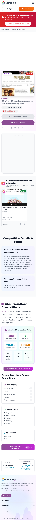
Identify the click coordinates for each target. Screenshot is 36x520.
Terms (27, 518)
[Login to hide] (24, 224)
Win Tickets (22, 29)
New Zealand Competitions (8, 29)
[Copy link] (22, 127)
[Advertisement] (18, 51)
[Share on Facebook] (11, 127)
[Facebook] (2, 491)
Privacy (22, 518)
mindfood (5, 312)
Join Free (27, 9)
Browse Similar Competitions (19, 24)
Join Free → (6, 495)
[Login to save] (20, 224)
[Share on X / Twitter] (15, 127)
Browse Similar (19, 123)
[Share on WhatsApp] (18, 127)
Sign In (11, 9)
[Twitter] (6, 491)
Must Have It (5, 211)
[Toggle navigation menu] (33, 3)
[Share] (7, 127)
